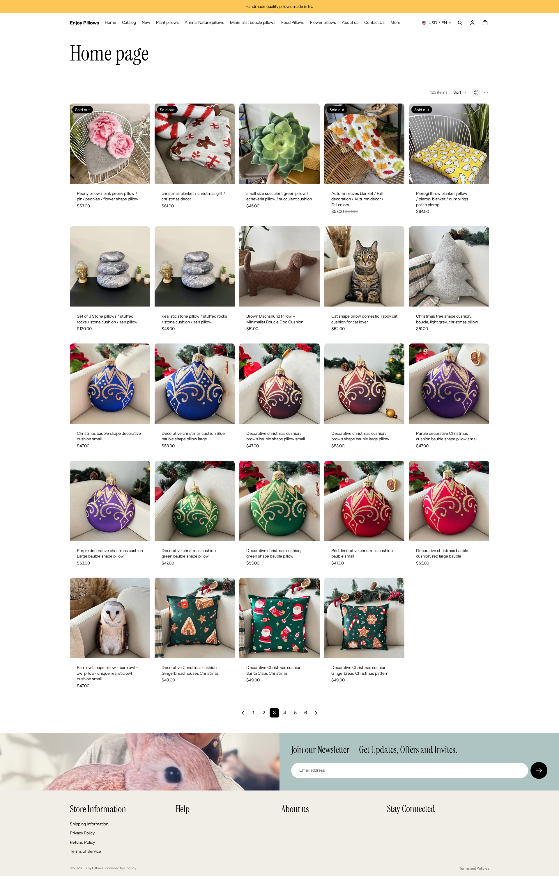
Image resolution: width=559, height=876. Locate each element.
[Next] (316, 713)
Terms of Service (85, 851)
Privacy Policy (82, 833)
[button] (459, 92)
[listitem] (395, 22)
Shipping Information (89, 824)
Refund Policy (82, 842)
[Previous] (243, 713)
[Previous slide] (78, 143)
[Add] (310, 175)
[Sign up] (538, 770)
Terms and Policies (474, 868)
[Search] (460, 22)
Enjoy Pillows (92, 868)
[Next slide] (141, 143)
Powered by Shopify (120, 868)
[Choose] (226, 297)
